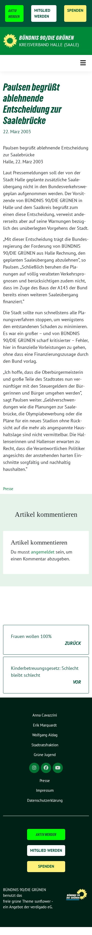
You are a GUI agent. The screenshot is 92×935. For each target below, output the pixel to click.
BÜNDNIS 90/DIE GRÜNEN (46, 37)
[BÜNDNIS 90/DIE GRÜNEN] (10, 40)
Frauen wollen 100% (46, 639)
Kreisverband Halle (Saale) (49, 44)
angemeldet (42, 552)
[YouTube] (58, 768)
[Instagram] (34, 768)
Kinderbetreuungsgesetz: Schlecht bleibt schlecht (46, 675)
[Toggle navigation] (83, 63)
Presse (8, 488)
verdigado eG (41, 906)
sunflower (42, 901)
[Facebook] (46, 768)
